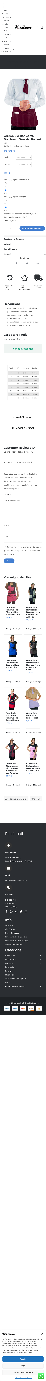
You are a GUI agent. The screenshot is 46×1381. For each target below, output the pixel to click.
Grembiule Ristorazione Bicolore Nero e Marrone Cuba (33, 665)
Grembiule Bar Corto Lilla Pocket (32, 715)
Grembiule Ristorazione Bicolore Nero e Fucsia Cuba (13, 611)
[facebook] (6, 911)
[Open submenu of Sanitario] (40, 967)
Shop (26, 57)
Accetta (23, 1359)
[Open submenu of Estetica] (40, 963)
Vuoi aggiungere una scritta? (16, 179)
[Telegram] (27, 263)
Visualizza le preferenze (23, 1372)
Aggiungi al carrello (32, 228)
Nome (7, 525)
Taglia (6, 157)
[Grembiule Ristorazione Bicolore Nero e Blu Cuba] (13, 646)
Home (18, 57)
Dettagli (17, 629)
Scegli (9, 629)
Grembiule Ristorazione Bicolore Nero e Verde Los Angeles (33, 612)
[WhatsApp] (16, 263)
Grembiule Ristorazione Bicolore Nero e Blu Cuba (12, 664)
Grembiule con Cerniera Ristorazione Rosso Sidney (12, 716)
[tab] (23, 348)
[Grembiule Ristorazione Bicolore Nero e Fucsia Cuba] (13, 593)
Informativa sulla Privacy (23, 1378)
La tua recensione (12, 500)
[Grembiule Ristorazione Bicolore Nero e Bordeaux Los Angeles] (13, 749)
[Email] (37, 263)
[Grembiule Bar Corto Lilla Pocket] (33, 698)
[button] (42, 1334)
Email (7, 536)
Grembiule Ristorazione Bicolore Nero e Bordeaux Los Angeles (12, 768)
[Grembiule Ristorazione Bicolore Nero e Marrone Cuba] (33, 646)
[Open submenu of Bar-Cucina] (40, 959)
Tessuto (7, 164)
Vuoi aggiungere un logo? (15, 197)
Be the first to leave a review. (16, 146)
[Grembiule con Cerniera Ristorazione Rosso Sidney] (13, 698)
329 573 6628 (11, 907)
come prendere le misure (14, 339)
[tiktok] (21, 911)
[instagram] (11, 911)
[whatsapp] (26, 911)
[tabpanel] (23, 383)
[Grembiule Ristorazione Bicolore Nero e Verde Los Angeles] (33, 593)
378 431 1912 (10, 903)
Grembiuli (22, 799)
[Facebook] (6, 263)
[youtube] (16, 911)
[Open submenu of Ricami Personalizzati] (40, 986)
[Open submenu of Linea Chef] (40, 955)
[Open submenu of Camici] (40, 971)
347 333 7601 (10, 900)
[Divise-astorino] (23, 25)
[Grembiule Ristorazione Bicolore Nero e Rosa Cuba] (33, 749)
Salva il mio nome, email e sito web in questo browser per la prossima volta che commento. (23, 550)
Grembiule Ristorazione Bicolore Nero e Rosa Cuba (33, 767)
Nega (23, 1366)
